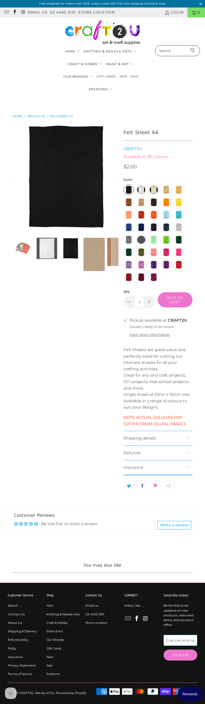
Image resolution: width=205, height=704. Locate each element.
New (50, 657)
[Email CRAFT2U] (6, 12)
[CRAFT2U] (102, 32)
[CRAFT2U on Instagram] (23, 12)
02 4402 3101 (63, 12)
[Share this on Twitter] (129, 485)
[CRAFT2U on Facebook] (14, 12)
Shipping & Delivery (22, 631)
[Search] (192, 50)
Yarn (49, 605)
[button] (72, 51)
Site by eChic (44, 693)
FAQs (12, 648)
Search (13, 605)
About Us (15, 623)
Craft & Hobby (57, 623)
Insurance (15, 657)
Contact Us (16, 614)
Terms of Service (20, 674)
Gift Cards (53, 648)
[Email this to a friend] (168, 485)
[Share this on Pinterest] (155, 485)
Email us (38, 12)
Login (177, 12)
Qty (127, 291)
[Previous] (16, 177)
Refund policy (18, 640)
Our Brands (55, 640)
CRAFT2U (133, 148)
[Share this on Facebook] (142, 485)
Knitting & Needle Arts (63, 614)
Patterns (53, 674)
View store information (150, 335)
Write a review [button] (174, 525)
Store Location (96, 12)
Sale (49, 665)
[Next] (115, 177)
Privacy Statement (22, 665)
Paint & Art (54, 631)
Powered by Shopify (71, 693)
